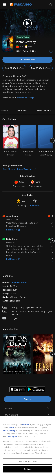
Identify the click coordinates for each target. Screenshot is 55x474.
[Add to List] (51, 51)
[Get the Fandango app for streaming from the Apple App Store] (17, 389)
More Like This (44, 110)
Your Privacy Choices (27, 461)
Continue (27, 469)
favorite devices (24, 97)
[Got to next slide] (52, 141)
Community (21, 205)
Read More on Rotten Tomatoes (17, 169)
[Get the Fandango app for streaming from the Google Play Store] (36, 389)
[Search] (51, 5)
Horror (24, 282)
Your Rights (12, 436)
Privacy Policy (9, 430)
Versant (25, 424)
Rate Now (34, 205)
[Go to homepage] (21, 5)
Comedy (15, 282)
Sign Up (27, 399)
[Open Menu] (4, 4)
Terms (11, 427)
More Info (22, 110)
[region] (27, 445)
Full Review (11, 229)
